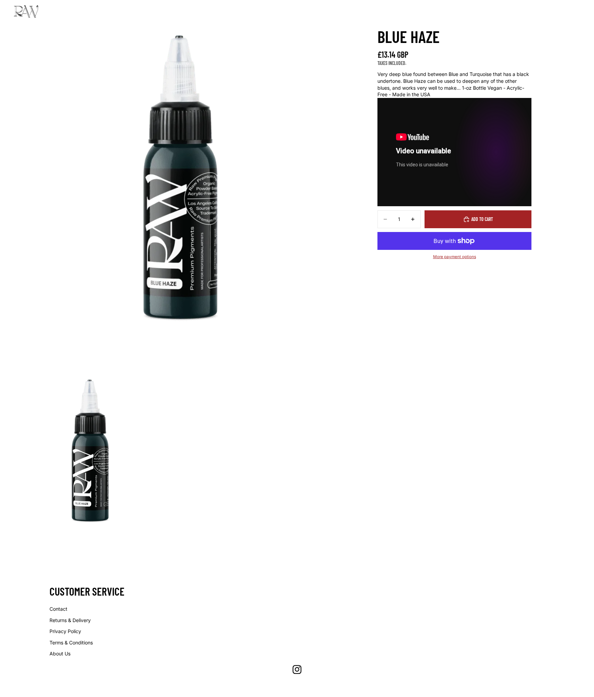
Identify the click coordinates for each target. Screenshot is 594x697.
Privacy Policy (65, 631)
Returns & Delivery (70, 620)
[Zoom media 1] (181, 181)
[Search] (545, 11)
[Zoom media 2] (90, 452)
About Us (60, 653)
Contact (58, 609)
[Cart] (575, 11)
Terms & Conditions (71, 642)
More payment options (454, 256)
